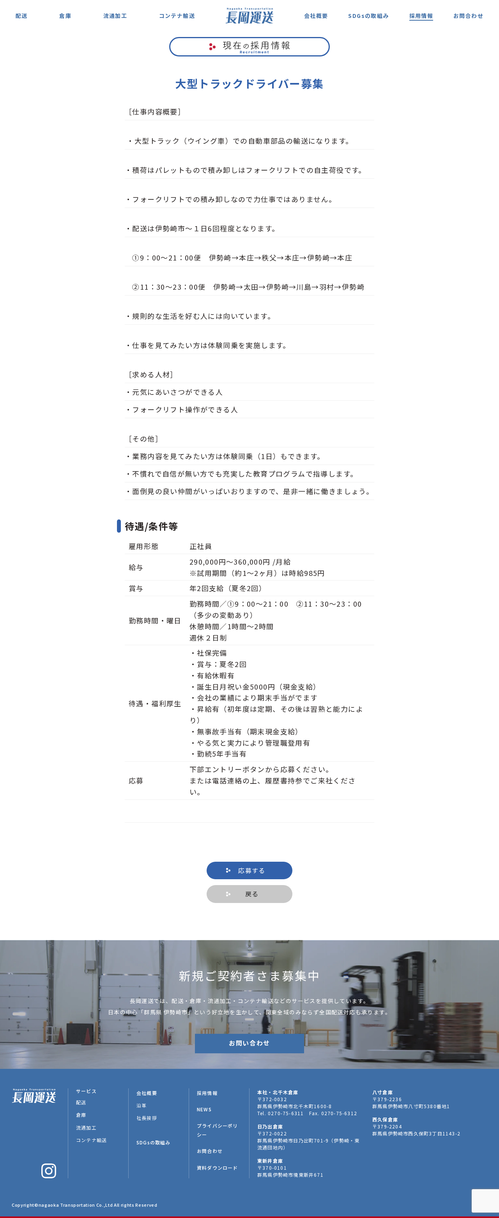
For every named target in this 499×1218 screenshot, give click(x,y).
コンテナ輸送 (177, 15)
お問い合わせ (249, 1042)
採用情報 (421, 15)
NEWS (204, 1109)
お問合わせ (468, 15)
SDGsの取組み (368, 15)
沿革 (141, 1105)
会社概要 (316, 15)
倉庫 (65, 15)
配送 (22, 15)
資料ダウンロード (217, 1167)
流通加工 (115, 15)
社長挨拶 (146, 1117)
